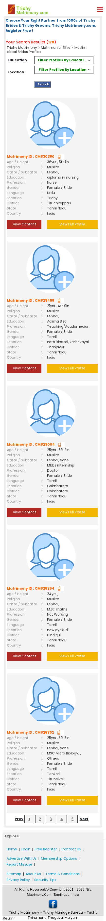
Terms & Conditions (62, 873)
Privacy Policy (18, 879)
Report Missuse (19, 864)
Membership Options (59, 858)
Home (12, 849)
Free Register (46, 849)
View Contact (24, 224)
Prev (19, 819)
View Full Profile (72, 224)
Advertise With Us (21, 858)
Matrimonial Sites (56, 47)
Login (25, 849)
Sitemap (14, 873)
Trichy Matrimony (22, 47)
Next (84, 819)
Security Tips (45, 879)
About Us (33, 873)
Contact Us (71, 849)
